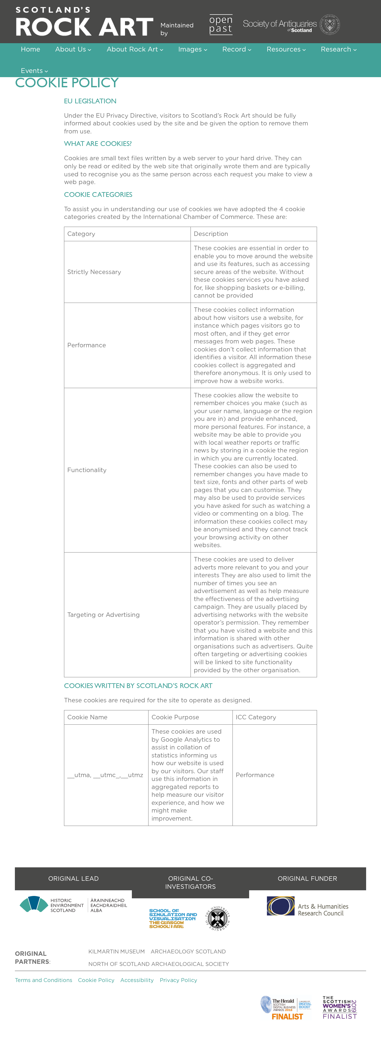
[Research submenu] (355, 49)
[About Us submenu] (89, 49)
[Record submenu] (250, 49)
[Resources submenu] (304, 49)
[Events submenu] (46, 71)
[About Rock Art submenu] (161, 49)
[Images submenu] (205, 49)
